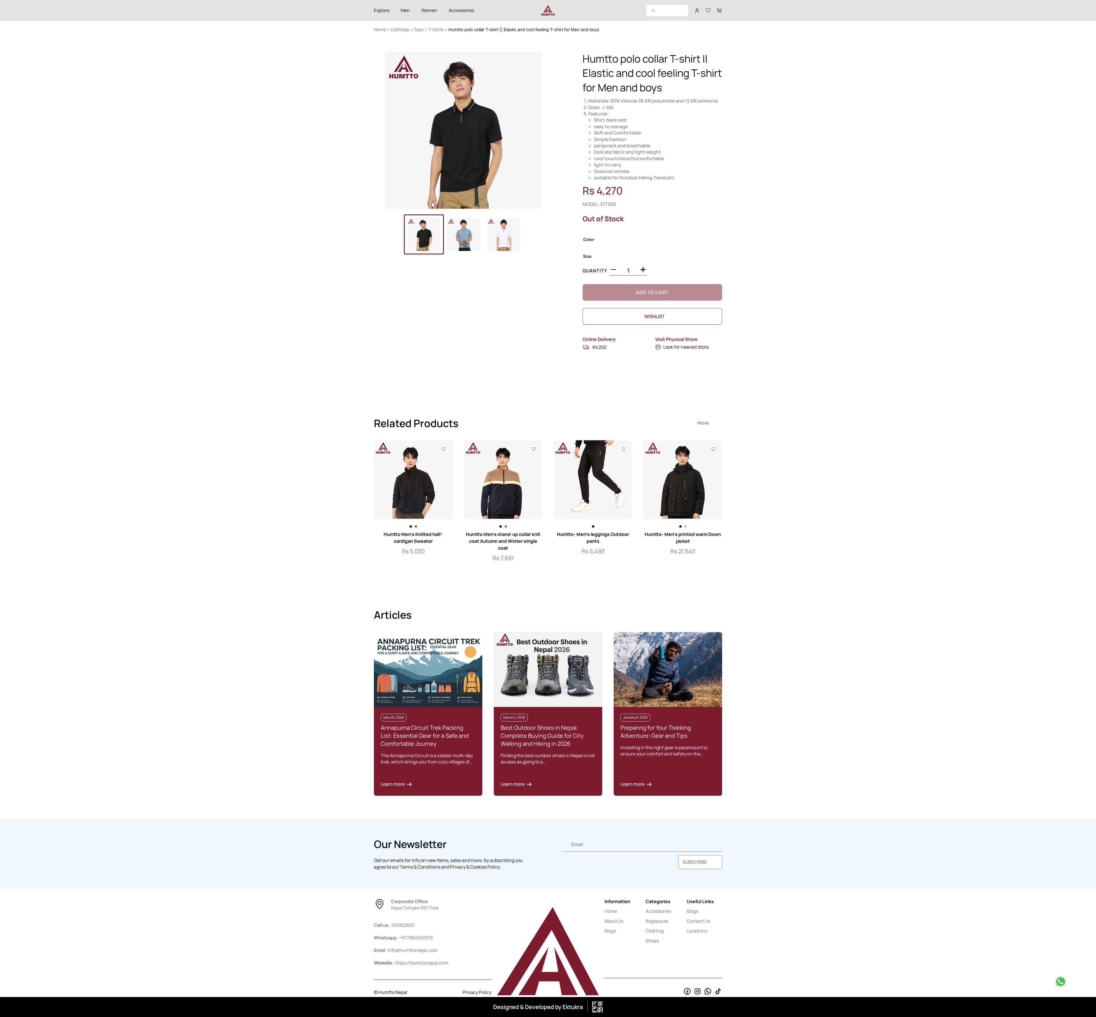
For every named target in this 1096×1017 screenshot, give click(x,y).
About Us (614, 921)
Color (588, 240)
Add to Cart (652, 292)
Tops (419, 29)
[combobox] (667, 10)
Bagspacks (657, 921)
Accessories (658, 911)
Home (380, 29)
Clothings (399, 29)
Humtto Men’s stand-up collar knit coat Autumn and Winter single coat (503, 541)
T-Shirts (436, 29)
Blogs (610, 931)
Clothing (655, 931)
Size (587, 256)
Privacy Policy (477, 992)
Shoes (652, 941)
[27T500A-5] (463, 130)
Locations (697, 931)
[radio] (410, 526)
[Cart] (719, 10)
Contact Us (698, 921)
